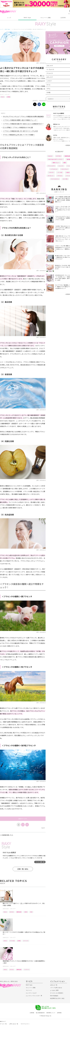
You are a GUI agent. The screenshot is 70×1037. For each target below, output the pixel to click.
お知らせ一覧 (53, 985)
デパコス (60, 175)
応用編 (8, 97)
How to (2, 97)
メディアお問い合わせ (56, 987)
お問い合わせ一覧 (13, 1024)
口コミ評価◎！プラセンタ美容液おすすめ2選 (18, 127)
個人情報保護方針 (40, 1012)
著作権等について (50, 1012)
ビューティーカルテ (31, 993)
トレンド (61, 166)
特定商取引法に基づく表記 (57, 998)
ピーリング (26, 940)
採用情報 (59, 1012)
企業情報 (32, 1012)
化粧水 (25, 912)
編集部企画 (19, 912)
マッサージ (26, 969)
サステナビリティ (25, 1024)
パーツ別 (60, 172)
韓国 (65, 162)
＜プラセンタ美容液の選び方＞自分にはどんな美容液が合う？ (23, 124)
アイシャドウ (51, 166)
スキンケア (7, 94)
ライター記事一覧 (40, 862)
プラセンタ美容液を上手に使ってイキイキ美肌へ (19, 135)
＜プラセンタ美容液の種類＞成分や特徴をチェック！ (20, 120)
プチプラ (51, 172)
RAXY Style (27, 17)
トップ (9, 17)
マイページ (29, 990)
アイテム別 (12, 940)
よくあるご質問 (54, 990)
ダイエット (50, 175)
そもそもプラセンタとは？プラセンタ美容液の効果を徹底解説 (23, 116)
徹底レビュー (56, 162)
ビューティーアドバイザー (33, 995)
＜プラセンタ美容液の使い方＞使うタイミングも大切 (20, 131)
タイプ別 (65, 179)
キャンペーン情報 (46, 17)
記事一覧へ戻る (22, 869)
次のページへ (22, 819)
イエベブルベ (64, 169)
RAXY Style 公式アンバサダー (55, 159)
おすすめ (11, 912)
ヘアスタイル (54, 169)
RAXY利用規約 (54, 995)
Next (43, 828)
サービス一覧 (3, 1024)
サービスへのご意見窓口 (56, 993)
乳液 (31, 912)
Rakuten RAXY (8, 11)
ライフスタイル (55, 179)
